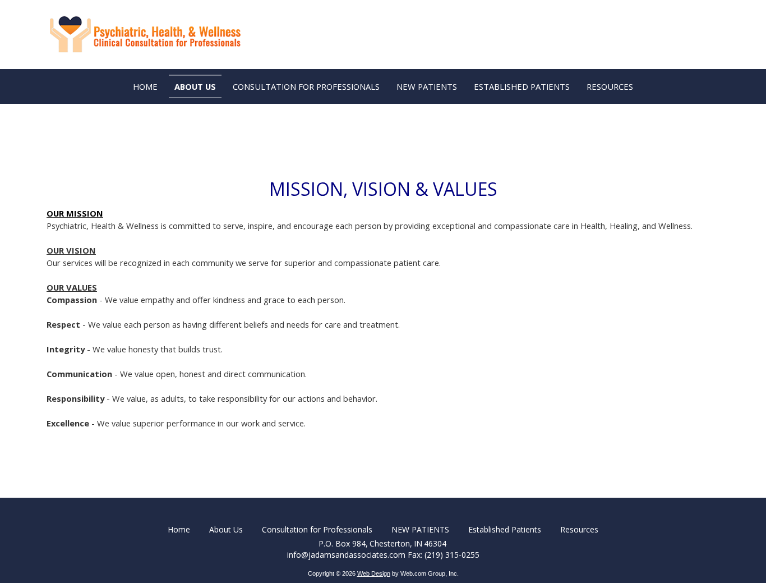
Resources (579, 529)
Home (179, 529)
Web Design (373, 573)
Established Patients (504, 529)
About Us (226, 529)
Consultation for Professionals (317, 529)
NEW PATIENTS (420, 529)
